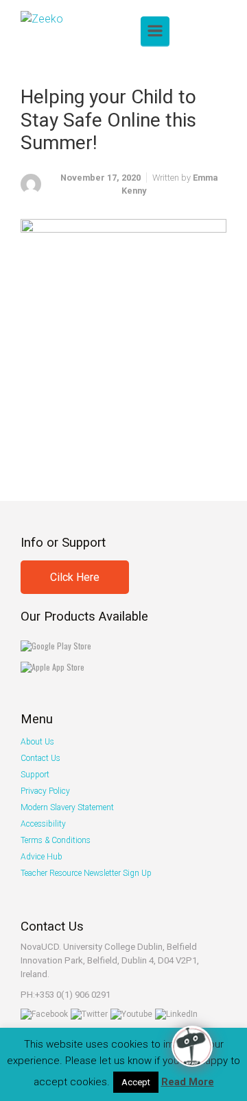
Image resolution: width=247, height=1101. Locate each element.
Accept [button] (135, 1082)
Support (35, 774)
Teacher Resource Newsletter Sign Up (86, 873)
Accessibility (43, 824)
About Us (37, 742)
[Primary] (155, 30)
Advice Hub (41, 857)
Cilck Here (74, 577)
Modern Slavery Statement (67, 807)
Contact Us (40, 758)
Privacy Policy (45, 791)
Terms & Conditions (56, 840)
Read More (187, 1082)
